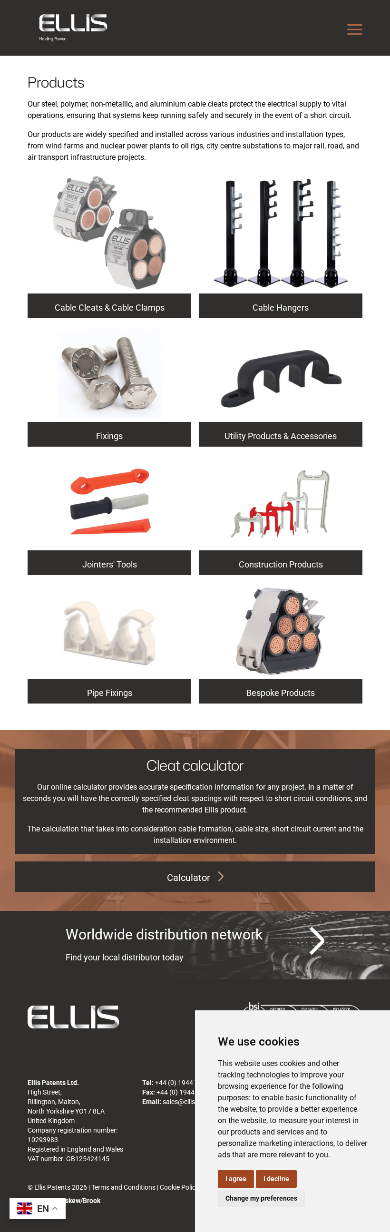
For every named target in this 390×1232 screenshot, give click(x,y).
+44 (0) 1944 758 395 (187, 1082)
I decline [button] (276, 1179)
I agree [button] (235, 1179)
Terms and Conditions (123, 1187)
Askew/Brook (80, 1200)
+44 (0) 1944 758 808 (188, 1092)
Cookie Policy (179, 1187)
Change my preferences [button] (261, 1198)
